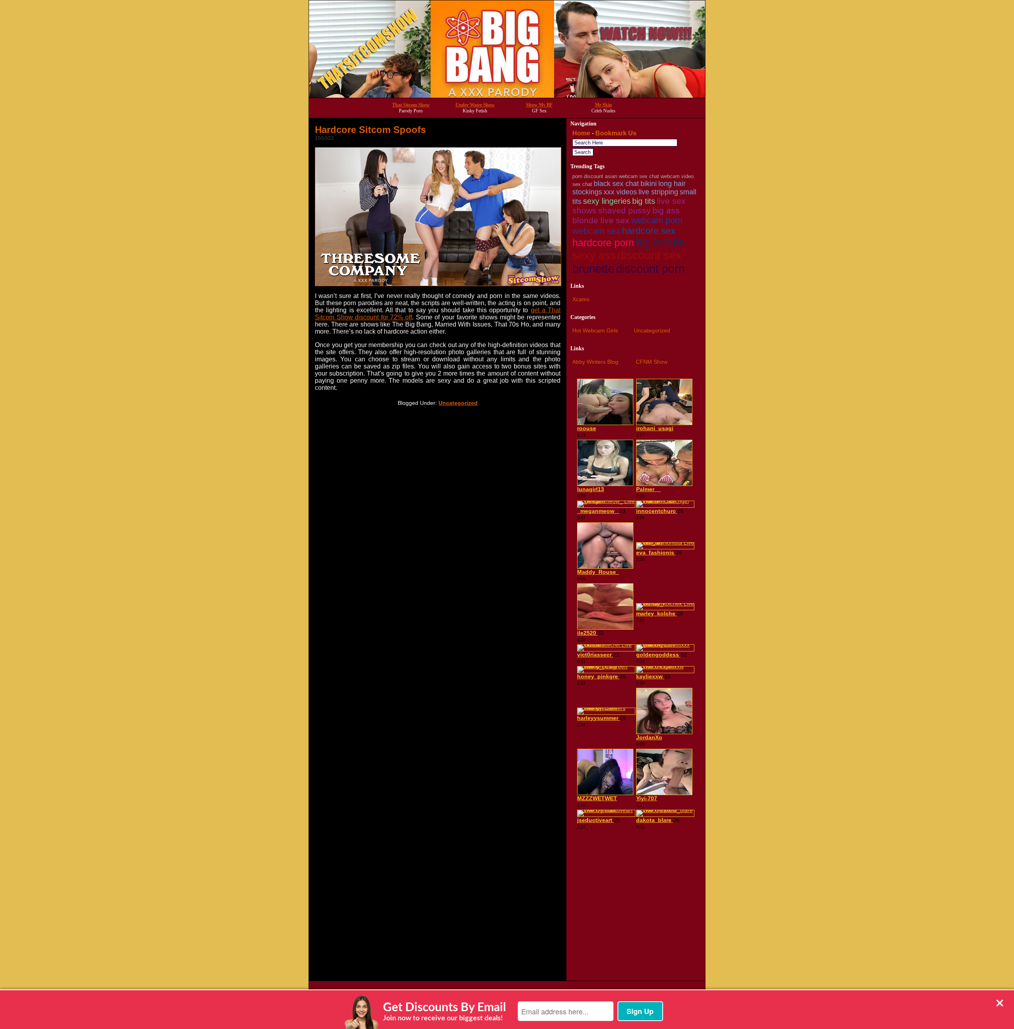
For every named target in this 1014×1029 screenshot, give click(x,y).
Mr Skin (603, 105)
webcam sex (596, 231)
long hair (672, 184)
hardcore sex (649, 231)
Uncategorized (458, 403)
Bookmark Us (616, 133)
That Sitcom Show (411, 105)
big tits (643, 201)
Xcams (580, 299)
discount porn (650, 268)
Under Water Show (475, 105)
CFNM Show (651, 362)
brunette (593, 268)
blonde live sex (600, 220)
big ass (666, 210)
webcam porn (656, 220)
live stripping (658, 192)
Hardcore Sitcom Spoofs (370, 129)
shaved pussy (624, 210)
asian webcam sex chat (632, 176)
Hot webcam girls (595, 330)
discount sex (650, 255)
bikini (648, 184)
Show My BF (539, 105)
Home (581, 133)
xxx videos (620, 192)
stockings (587, 192)
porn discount (587, 176)
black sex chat (616, 184)
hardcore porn (603, 242)
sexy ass (594, 255)
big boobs (660, 242)
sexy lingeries (607, 201)
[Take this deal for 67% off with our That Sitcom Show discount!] (507, 95)
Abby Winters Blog (595, 362)
